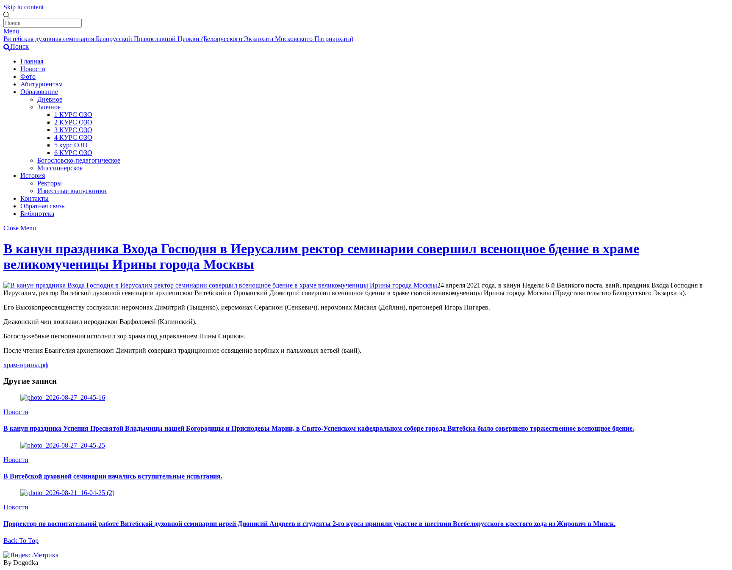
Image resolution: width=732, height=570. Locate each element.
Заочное (49, 107)
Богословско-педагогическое (78, 160)
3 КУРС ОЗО (73, 129)
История (32, 175)
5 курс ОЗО (71, 145)
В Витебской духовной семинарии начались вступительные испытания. (112, 476)
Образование (39, 91)
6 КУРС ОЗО (73, 152)
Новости (32, 68)
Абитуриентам (41, 84)
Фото (28, 76)
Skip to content (23, 7)
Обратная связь (42, 206)
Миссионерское (60, 168)
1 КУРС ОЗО (73, 114)
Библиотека (37, 213)
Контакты (34, 198)
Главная (31, 61)
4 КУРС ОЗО (73, 137)
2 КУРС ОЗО (73, 122)
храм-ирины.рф (25, 364)
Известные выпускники (72, 190)
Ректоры (49, 183)
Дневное (49, 99)
